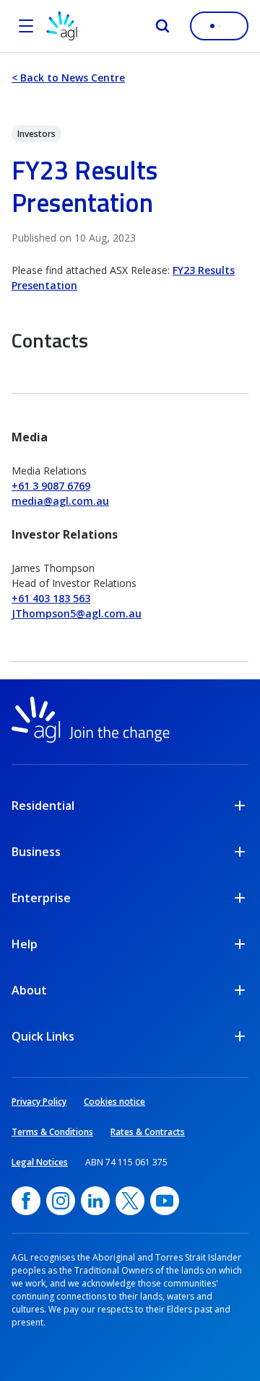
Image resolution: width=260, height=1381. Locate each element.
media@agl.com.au (60, 501)
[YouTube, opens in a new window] (164, 1200)
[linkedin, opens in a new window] (95, 1200)
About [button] (29, 990)
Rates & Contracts (147, 1132)
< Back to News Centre (68, 77)
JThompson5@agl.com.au (77, 613)
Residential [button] (43, 805)
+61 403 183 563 (51, 598)
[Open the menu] (26, 26)
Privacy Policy (39, 1101)
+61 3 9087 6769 (51, 486)
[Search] (162, 26)
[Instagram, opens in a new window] (60, 1200)
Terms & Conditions (52, 1132)
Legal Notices (40, 1162)
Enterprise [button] (41, 898)
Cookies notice (114, 1101)
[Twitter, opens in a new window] (130, 1200)
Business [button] (36, 852)
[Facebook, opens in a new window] (26, 1200)
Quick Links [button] (43, 1036)
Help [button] (25, 944)
